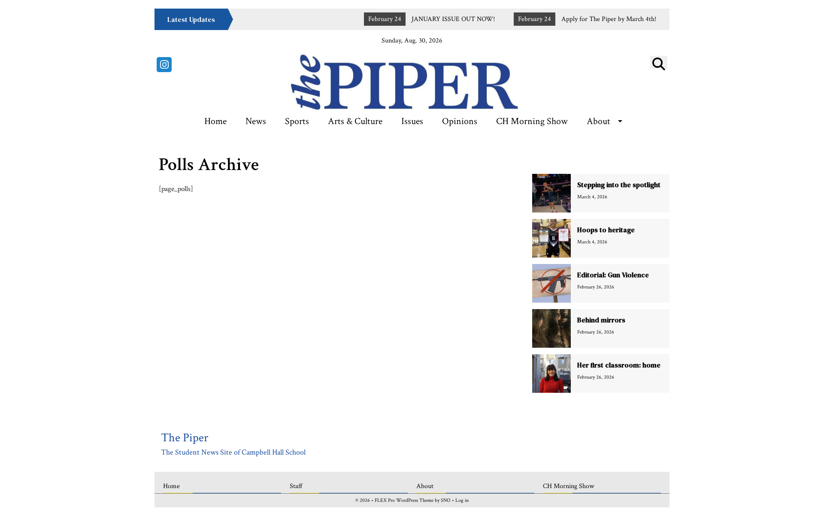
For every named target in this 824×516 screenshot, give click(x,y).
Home (215, 121)
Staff (296, 486)
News (255, 121)
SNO (446, 500)
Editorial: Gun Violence (613, 274)
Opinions (459, 121)
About (598, 121)
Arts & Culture (355, 121)
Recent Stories (601, 159)
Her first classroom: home (618, 365)
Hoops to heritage (606, 229)
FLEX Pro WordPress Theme (404, 500)
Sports (297, 121)
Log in (462, 500)
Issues (412, 121)
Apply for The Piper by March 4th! (595, 19)
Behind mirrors (601, 320)
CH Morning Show (532, 121)
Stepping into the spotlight (618, 184)
